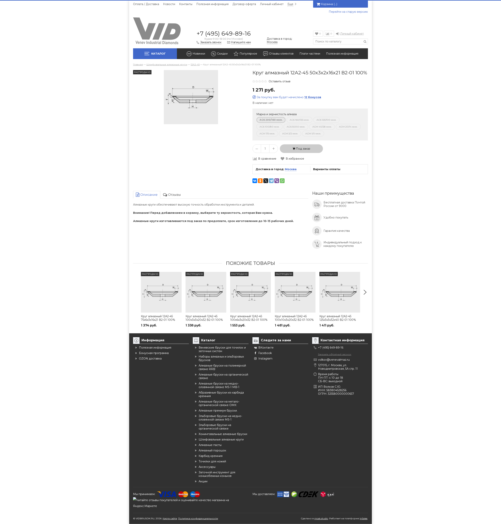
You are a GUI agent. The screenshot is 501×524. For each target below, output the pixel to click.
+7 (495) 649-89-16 (223, 33)
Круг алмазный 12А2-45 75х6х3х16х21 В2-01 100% (158, 318)
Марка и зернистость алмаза (276, 114)
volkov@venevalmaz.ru (334, 359)
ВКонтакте (266, 347)
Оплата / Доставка (146, 4)
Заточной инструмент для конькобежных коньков (217, 474)
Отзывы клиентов (281, 53)
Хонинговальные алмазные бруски (223, 434)
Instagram (265, 358)
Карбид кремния (211, 456)
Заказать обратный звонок (334, 354)
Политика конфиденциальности (198, 518)
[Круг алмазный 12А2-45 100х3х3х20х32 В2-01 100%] (206, 292)
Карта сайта (170, 518)
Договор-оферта (244, 4)
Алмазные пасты (210, 445)
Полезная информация (212, 4)
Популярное (248, 53)
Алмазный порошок (212, 450)
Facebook (265, 353)
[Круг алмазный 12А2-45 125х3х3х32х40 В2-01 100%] (339, 292)
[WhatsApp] (282, 180)
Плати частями (309, 53)
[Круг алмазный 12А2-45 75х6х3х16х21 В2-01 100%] (161, 292)
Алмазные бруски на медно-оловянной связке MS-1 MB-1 (219, 385)
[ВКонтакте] (254, 180)
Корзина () (329, 4)
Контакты (185, 4)
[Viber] (276, 180)
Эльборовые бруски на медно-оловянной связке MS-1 (220, 417)
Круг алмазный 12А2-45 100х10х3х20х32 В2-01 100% (294, 318)
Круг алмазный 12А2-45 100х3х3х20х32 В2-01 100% (204, 318)
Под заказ (302, 148)
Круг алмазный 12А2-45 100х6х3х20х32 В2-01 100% (249, 318)
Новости (169, 4)
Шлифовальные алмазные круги (221, 439)
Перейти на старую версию (348, 11)
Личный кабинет (272, 4)
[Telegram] (271, 180)
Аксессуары (207, 467)
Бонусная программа (154, 353)
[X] (265, 180)
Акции (203, 481)
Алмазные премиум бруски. (218, 410)
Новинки (199, 53)
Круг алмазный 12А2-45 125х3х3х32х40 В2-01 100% (337, 318)
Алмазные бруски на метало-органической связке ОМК (219, 403)
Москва (290, 169)
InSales (363, 518)
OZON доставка (150, 358)
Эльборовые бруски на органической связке (215, 426)
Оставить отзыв (279, 81)
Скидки (222, 53)
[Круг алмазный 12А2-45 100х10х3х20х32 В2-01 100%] (295, 292)
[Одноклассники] (260, 180)
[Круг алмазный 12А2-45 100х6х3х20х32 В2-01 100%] (250, 292)
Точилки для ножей (212, 461)
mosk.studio (321, 518)
